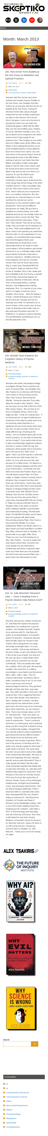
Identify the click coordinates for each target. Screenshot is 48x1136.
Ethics (9, 1101)
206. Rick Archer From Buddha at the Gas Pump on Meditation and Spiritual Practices (22, 75)
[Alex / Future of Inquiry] (40, 20)
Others (9, 1110)
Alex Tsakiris (13, 83)
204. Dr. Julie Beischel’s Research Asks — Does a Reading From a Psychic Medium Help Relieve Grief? (23, 596)
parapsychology (14, 376)
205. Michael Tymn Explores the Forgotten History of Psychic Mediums (21, 359)
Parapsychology (14, 374)
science (11, 378)
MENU (3, 28)
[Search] (34, 1044)
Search (6, 1040)
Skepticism (11, 1118)
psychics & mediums (30, 376)
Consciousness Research (17, 1092)
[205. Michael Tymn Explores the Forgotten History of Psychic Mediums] (24, 340)
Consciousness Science (16, 1097)
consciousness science (17, 93)
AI (7, 1084)
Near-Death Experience (17, 1105)
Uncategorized (13, 1127)
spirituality (31, 93)
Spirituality (12, 90)
